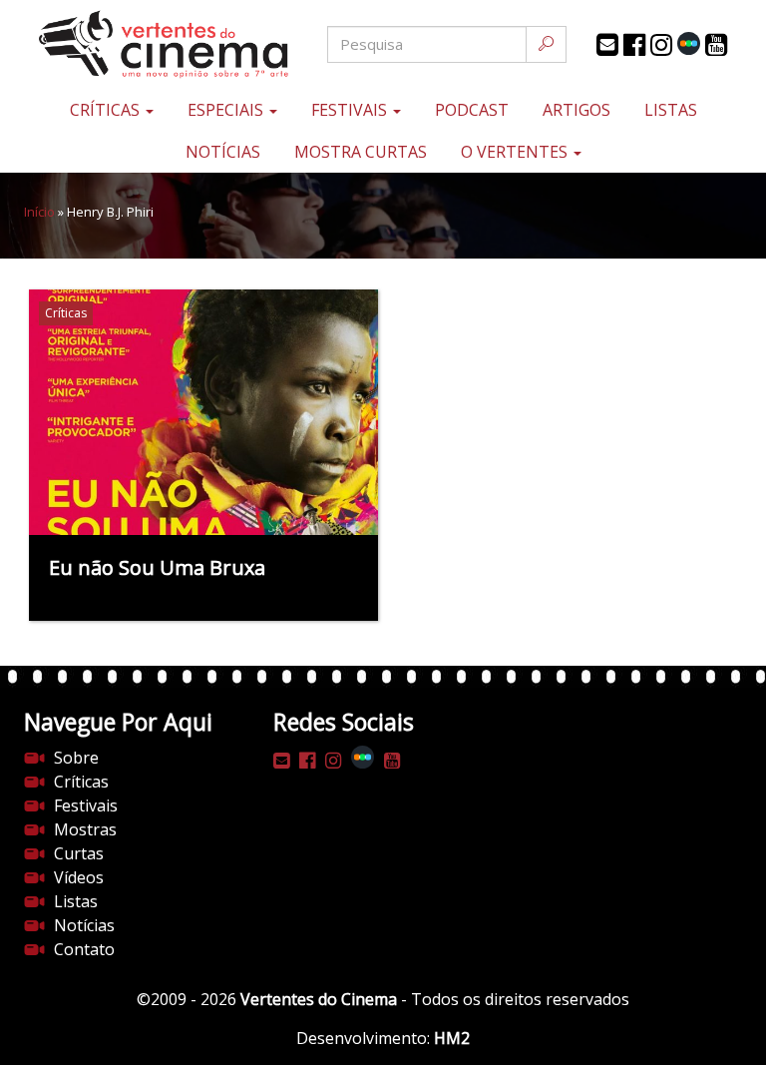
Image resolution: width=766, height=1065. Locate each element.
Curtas (79, 853)
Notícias (223, 152)
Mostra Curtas (360, 152)
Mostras (85, 829)
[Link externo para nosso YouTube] (716, 45)
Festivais (351, 110)
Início (39, 212)
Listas (670, 110)
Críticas (107, 110)
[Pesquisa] (546, 44)
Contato (84, 949)
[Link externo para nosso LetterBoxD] (688, 43)
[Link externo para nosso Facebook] (634, 45)
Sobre (76, 758)
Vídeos (79, 877)
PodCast (472, 110)
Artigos (576, 110)
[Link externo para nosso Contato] (607, 45)
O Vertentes (516, 152)
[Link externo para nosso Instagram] (661, 45)
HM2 (452, 1038)
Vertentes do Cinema (318, 999)
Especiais (227, 110)
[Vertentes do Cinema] (143, 44)
